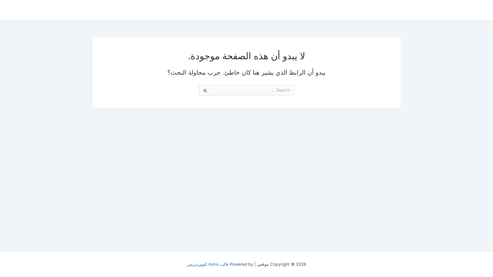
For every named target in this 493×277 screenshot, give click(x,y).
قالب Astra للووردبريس (208, 264)
